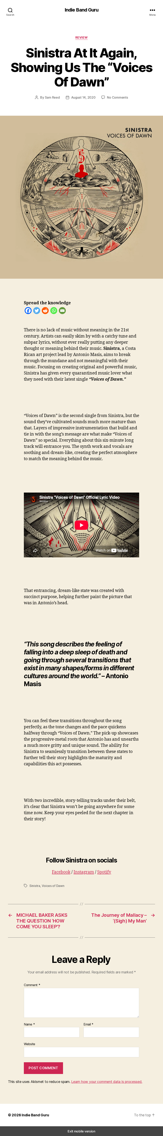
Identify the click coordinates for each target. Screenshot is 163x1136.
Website (29, 1044)
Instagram (84, 872)
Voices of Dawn (53, 886)
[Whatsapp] (54, 311)
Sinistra (34, 886)
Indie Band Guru (81, 10)
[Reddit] (45, 311)
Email (88, 1024)
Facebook (61, 872)
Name (29, 1024)
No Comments (117, 97)
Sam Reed (52, 97)
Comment (32, 985)
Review (81, 37)
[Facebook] (28, 311)
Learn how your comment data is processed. (106, 1082)
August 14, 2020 (83, 97)
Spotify (104, 872)
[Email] (62, 311)
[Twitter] (37, 311)
